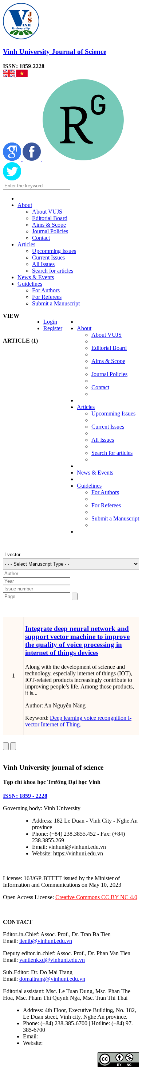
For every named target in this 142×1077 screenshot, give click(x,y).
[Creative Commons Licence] (118, 1065)
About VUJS (47, 211)
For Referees (47, 297)
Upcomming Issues (54, 251)
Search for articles (52, 271)
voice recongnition (104, 718)
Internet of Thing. (60, 724)
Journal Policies (50, 231)
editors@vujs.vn (58, 1036)
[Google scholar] (13, 159)
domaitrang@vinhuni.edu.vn (52, 979)
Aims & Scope (49, 225)
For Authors (46, 290)
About (24, 205)
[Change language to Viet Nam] (22, 75)
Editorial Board (49, 218)
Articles (26, 244)
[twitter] (12, 178)
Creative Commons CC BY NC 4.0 (96, 897)
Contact (41, 238)
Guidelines (29, 284)
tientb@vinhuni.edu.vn (45, 941)
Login (50, 322)
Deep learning (66, 718)
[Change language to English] (9, 75)
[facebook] (32, 159)
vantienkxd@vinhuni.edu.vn (52, 960)
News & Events (35, 277)
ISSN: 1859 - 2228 (25, 796)
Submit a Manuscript (56, 303)
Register (52, 328)
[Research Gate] (83, 159)
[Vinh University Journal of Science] (21, 37)
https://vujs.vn (60, 1043)
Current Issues (48, 257)
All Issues (43, 264)
